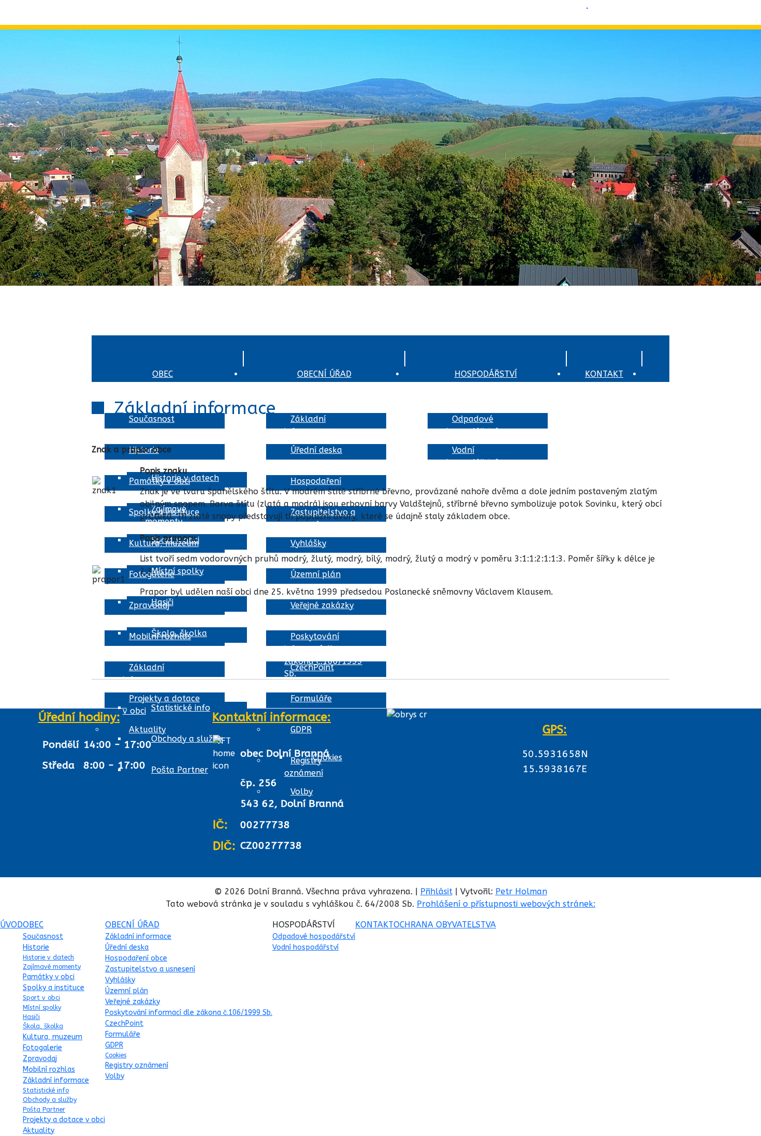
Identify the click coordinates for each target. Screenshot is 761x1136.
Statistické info (180, 708)
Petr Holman (521, 891)
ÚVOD (51, 374)
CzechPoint (124, 1023)
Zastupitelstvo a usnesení (150, 969)
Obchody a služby (50, 1099)
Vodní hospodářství (305, 947)
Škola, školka (43, 1026)
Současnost (43, 936)
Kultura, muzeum (52, 1036)
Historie (36, 947)
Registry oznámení (136, 1065)
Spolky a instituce (53, 987)
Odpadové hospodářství (313, 936)
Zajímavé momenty (52, 966)
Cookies (115, 1055)
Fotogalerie (42, 1047)
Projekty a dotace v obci (64, 1119)
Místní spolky (42, 1007)
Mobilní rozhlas (49, 1069)
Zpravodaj (40, 1058)
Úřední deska (127, 947)
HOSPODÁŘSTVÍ (486, 374)
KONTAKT (374, 925)
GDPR (114, 1045)
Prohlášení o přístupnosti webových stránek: (506, 904)
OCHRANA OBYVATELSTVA (444, 925)
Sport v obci (41, 997)
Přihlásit (436, 891)
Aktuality (38, 1130)
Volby (114, 1076)
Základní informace (56, 1080)
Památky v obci (49, 976)
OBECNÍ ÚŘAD (324, 374)
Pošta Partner (44, 1109)
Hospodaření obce (136, 958)
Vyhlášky (120, 980)
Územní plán (126, 990)
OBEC (162, 374)
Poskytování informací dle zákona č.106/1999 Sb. (188, 1012)
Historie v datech (48, 957)
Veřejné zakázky (132, 1001)
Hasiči (31, 1017)
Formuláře (311, 698)
